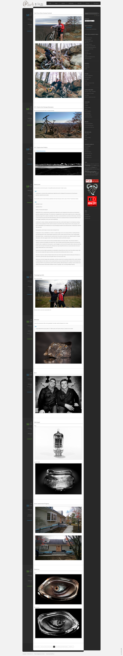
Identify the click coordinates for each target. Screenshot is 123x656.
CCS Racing (87, 133)
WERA (86, 139)
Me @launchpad (87, 113)
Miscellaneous (29, 333)
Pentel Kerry (87, 50)
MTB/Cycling (71, 3)
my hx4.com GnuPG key (89, 125)
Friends (30, 197)
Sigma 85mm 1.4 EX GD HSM (90, 45)
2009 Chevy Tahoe (88, 58)
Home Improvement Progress (41, 503)
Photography (90, 172)
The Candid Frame (88, 155)
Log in (86, 212)
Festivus (91, 165)
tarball (94, 173)
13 (65, 646)
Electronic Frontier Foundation (90, 91)
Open (86, 170)
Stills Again (37, 422)
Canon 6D (86, 47)
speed (86, 173)
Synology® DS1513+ (88, 44)
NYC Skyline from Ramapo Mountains (43, 107)
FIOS (95, 165)
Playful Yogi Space (88, 39)
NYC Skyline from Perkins (40, 147)
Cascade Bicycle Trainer (89, 48)
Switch (91, 173)
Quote (98, 172)
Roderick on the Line (88, 153)
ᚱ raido (31, 20)
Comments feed (87, 216)
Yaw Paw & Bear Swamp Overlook (43, 13)
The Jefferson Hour (88, 157)
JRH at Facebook (88, 111)
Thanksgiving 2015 (39, 275)
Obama (98, 169)
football (98, 165)
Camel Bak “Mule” (88, 53)
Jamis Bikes (87, 79)
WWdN (86, 68)
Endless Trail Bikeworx (89, 75)
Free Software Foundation (89, 93)
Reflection (36, 569)
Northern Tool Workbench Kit (90, 56)
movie (93, 169)
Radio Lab (86, 149)
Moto (31, 198)
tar (92, 173)
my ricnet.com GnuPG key (89, 127)
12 (63, 646)
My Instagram (96, 3)
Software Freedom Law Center (90, 97)
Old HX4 (63, 3)
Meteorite (36, 319)
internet (89, 167)
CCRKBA (86, 105)
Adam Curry (87, 65)
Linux (93, 167)
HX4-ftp (86, 109)
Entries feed (87, 214)
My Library (87, 3)
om (85, 36)
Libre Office (87, 95)
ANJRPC (86, 103)
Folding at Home (87, 107)
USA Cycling (87, 84)
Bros (35, 372)
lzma (96, 167)
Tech (96, 173)
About (56, 3)
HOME (50, 3)
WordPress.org (87, 218)
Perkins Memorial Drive (40, 151)
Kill (90, 167)
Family (31, 332)
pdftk (88, 170)
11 (61, 646)
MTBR (86, 81)
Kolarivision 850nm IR (92, 47)
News (96, 169)
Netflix (86, 55)
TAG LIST (97, 15)
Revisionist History (88, 151)
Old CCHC (79, 3)
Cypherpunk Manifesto (89, 123)
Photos (31, 160)
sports (88, 173)
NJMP (86, 135)
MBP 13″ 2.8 (87, 42)
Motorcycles (37, 184)
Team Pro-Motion (88, 137)
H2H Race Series (88, 77)
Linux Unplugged (88, 146)
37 (70, 646)
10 (58, 646)
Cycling (31, 25)
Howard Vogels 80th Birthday (91, 29)
